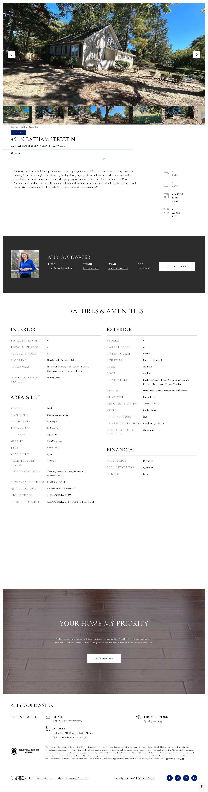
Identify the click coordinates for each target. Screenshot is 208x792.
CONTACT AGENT (177, 266)
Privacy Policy (146, 778)
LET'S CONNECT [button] (104, 658)
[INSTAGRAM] (178, 778)
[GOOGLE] (194, 778)
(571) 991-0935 (91, 268)
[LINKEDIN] (186, 778)
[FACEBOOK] (170, 778)
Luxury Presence (78, 778)
